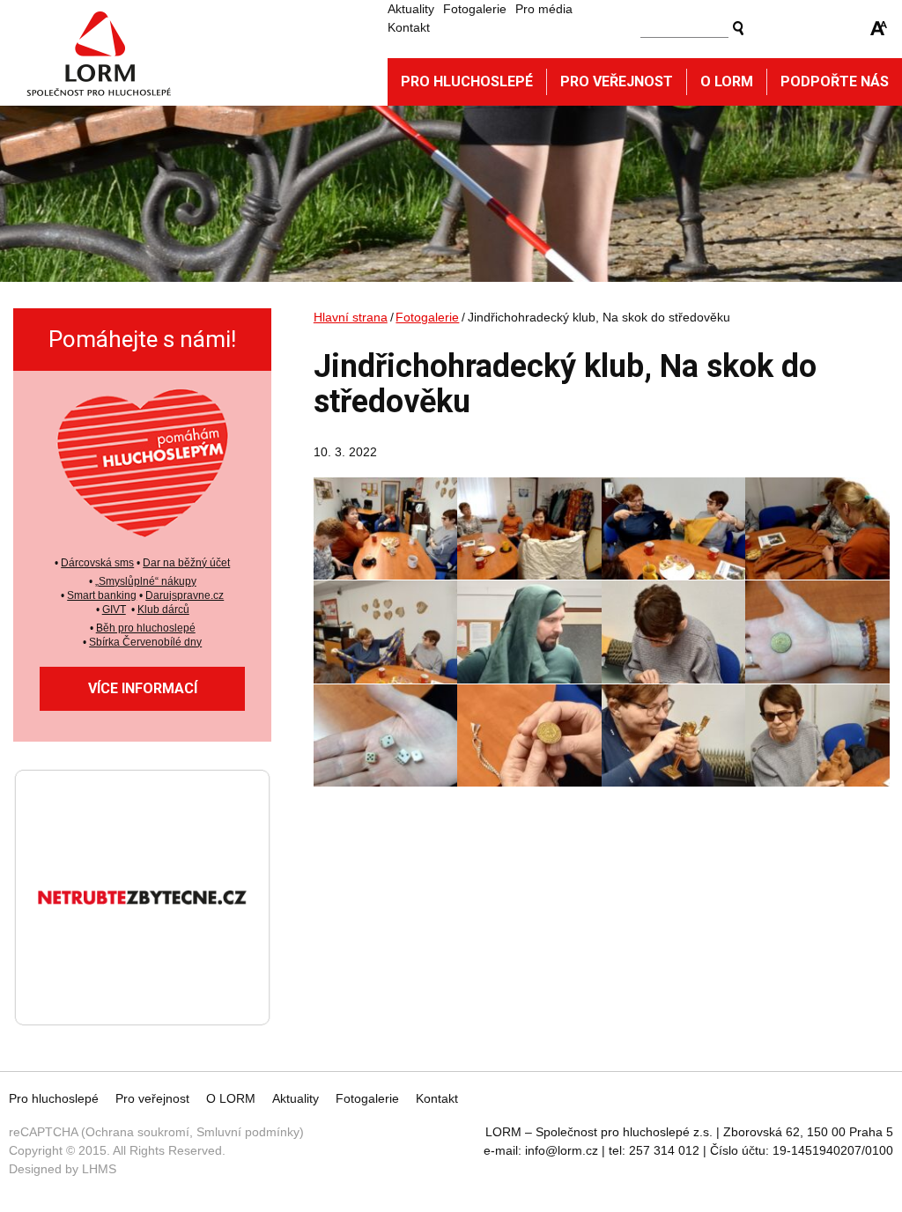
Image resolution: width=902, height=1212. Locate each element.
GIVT (114, 609)
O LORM (230, 1098)
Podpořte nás (834, 81)
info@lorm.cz (561, 1150)
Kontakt (409, 27)
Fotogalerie (474, 9)
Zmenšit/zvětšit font (879, 28)
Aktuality (411, 9)
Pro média (544, 9)
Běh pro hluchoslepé (146, 628)
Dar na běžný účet (186, 563)
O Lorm (726, 81)
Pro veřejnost (616, 81)
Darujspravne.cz (184, 595)
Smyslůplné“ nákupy (147, 581)
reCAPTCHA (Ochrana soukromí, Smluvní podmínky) (156, 1132)
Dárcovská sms (97, 563)
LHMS (99, 1169)
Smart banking (102, 595)
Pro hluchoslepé (467, 81)
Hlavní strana (351, 317)
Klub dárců (163, 609)
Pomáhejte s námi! (142, 339)
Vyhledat (738, 28)
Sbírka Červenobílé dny (145, 642)
